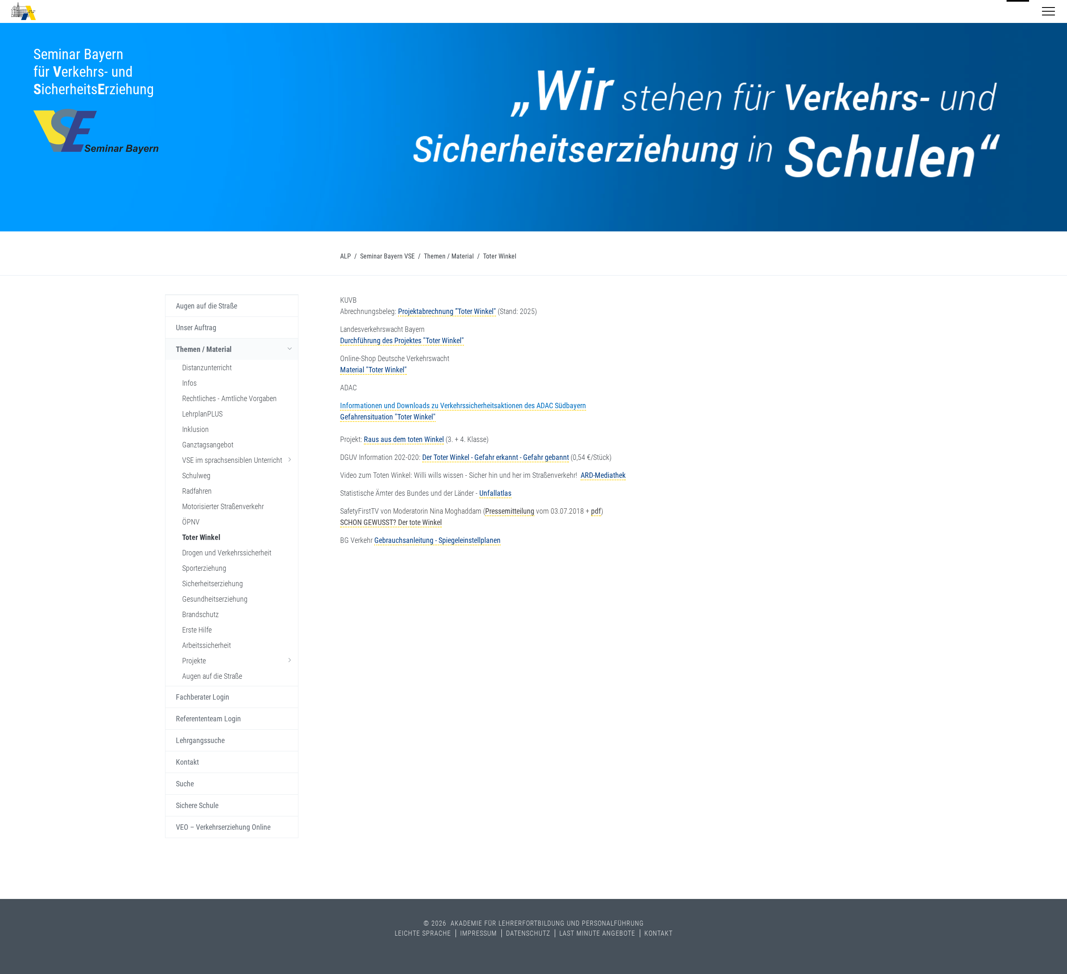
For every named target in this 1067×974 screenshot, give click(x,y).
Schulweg (196, 475)
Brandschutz (200, 614)
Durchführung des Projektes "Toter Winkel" (402, 340)
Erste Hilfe (197, 629)
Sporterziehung (204, 568)
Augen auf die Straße (206, 305)
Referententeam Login (208, 718)
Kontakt (187, 762)
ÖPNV (191, 521)
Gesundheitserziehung (215, 599)
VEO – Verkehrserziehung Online (223, 827)
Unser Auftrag (196, 327)
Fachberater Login (202, 697)
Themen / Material (449, 256)
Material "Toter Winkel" (373, 369)
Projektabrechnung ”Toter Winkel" (447, 311)
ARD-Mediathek (603, 475)
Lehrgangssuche (200, 740)
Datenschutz (528, 933)
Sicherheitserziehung (212, 583)
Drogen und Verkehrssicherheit (226, 552)
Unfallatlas (495, 493)
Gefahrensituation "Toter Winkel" (388, 416)
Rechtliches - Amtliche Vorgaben (229, 398)
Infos (189, 383)
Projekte (194, 660)
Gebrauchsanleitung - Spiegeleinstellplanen (437, 540)
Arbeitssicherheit (206, 645)
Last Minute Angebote (597, 933)
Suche (185, 783)
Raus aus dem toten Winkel (404, 439)
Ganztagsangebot (207, 444)
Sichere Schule (197, 805)
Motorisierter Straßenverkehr (223, 506)
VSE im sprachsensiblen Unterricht (232, 460)
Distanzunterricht (207, 367)
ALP (345, 256)
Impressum (478, 933)
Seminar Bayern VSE (387, 256)
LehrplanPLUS (202, 413)
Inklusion (195, 429)
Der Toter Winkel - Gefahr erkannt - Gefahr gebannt (495, 457)
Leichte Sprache (423, 933)
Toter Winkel (201, 537)
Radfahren (197, 491)
